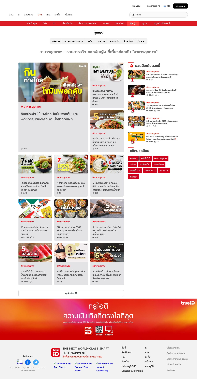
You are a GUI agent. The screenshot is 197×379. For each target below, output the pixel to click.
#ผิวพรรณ (163, 170)
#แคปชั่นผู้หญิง (160, 158)
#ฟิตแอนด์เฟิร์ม (63, 265)
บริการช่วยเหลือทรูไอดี (132, 371)
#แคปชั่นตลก (135, 170)
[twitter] (36, 362)
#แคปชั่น (133, 158)
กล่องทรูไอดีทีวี (129, 366)
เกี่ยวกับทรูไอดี (173, 347)
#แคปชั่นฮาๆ (159, 164)
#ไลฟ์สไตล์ (145, 158)
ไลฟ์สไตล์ (128, 41)
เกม (48, 14)
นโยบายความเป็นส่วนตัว (177, 359)
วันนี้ (11, 14)
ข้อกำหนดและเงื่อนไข (176, 353)
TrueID (18, 6)
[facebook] (28, 362)
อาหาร (106, 23)
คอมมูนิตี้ (149, 366)
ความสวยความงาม (73, 41)
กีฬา (45, 23)
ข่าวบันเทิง (67, 23)
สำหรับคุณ (32, 23)
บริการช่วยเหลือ (174, 364)
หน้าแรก (56, 41)
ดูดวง (145, 23)
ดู (18, 14)
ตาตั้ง (57, 14)
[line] (20, 362)
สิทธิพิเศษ (28, 14)
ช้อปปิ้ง (125, 361)
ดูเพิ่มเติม (69, 293)
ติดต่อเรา (171, 370)
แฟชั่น (90, 41)
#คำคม (133, 164)
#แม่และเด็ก (144, 164)
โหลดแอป (136, 5)
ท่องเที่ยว (119, 23)
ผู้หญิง (133, 23)
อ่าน (40, 14)
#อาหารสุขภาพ (31, 106)
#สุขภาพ (133, 176)
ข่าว (54, 23)
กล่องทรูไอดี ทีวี (153, 5)
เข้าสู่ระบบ (180, 6)
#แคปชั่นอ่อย (150, 170)
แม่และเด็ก (114, 41)
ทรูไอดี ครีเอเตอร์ (162, 23)
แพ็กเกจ (149, 361)
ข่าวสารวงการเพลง (87, 23)
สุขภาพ (101, 41)
